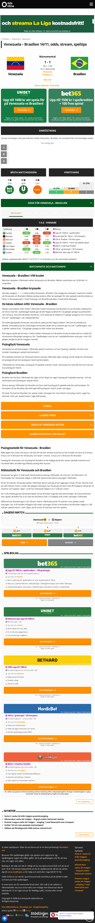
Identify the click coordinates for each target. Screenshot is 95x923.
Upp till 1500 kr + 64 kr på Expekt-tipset (72, 242)
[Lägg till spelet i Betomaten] (10, 180)
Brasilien (79, 74)
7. (10, 183)
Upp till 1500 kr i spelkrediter (67, 233)
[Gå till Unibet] (47, 611)
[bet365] (10, 189)
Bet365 (20, 577)
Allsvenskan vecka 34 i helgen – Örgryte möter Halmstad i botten (34, 819)
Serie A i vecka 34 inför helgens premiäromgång (26, 816)
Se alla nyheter (83, 835)
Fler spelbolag (83, 801)
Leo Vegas (10, 246)
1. (37, 183)
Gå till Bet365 (46, 593)
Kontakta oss (26, 907)
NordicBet (10, 249)
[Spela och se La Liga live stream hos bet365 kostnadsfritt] (47, 24)
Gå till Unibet (46, 641)
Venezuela (15, 74)
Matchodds (16, 213)
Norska (19, 910)
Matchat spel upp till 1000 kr (67, 252)
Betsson (9, 239)
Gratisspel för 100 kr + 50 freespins (70, 236)
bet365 (9, 233)
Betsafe (9, 236)
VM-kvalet (47, 73)
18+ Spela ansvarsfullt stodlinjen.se (47, 598)
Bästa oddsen (41, 85)
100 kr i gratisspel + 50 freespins (69, 249)
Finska (28, 910)
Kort (75, 213)
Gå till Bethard (46, 690)
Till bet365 (69, 110)
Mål (36, 213)
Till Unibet (22, 110)
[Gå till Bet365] (47, 563)
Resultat (55, 213)
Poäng (45, 213)
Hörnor (66, 213)
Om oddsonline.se (10, 907)
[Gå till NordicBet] (47, 708)
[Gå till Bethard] (47, 660)
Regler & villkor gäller (84, 567)
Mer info (47, 79)
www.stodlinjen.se (16, 872)
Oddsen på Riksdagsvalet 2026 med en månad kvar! (28, 828)
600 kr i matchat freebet (65, 246)
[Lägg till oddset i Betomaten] (14, 531)
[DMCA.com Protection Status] (10, 915)
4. (23, 183)
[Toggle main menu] (91, 4)
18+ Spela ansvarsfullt (68, 567)
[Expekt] (37, 189)
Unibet (9, 252)
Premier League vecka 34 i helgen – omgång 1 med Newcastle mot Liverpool (39, 822)
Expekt (9, 243)
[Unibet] (23, 189)
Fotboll (5, 39)
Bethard (20, 673)
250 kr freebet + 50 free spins (67, 239)
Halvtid (28, 213)
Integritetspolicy (40, 907)
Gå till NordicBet (46, 738)
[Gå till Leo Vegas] (47, 757)
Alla (82, 213)
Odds (23, 542)
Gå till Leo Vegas (46, 787)
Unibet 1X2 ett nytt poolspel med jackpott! (24, 825)
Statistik (54, 85)
